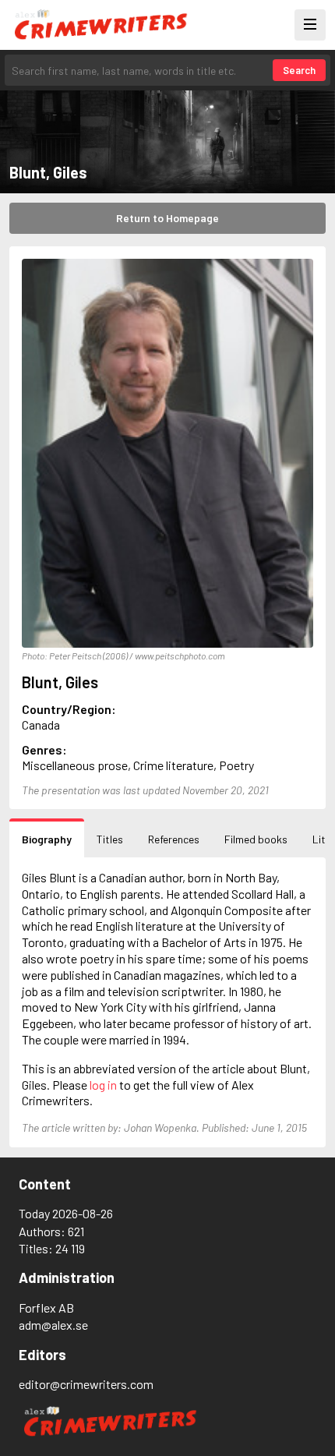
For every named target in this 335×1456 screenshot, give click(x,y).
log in (103, 1084)
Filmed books (255, 839)
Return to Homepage (167, 217)
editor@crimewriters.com (86, 1383)
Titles (110, 839)
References (173, 839)
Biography (47, 839)
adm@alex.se (53, 1324)
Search (299, 70)
